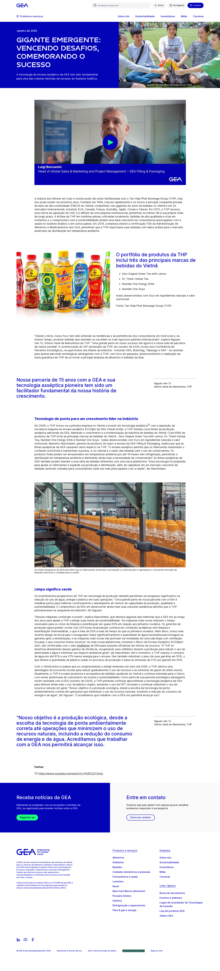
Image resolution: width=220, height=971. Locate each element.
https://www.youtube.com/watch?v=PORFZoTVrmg (70, 773)
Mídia (163, 871)
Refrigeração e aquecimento (129, 905)
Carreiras (165, 876)
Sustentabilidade (169, 862)
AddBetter (83, 645)
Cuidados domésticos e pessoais (131, 871)
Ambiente (118, 862)
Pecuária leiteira (122, 895)
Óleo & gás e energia (124, 910)
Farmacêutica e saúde (125, 876)
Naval (116, 886)
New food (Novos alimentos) (129, 891)
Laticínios (118, 881)
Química (117, 900)
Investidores (167, 867)
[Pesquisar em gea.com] (95, 5)
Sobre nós (165, 857)
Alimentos (118, 857)
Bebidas (117, 867)
